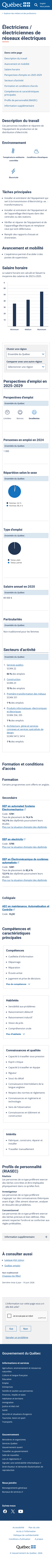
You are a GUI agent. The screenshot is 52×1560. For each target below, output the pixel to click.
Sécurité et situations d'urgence (17, 1414)
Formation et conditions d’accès (21, 85)
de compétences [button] (16, 984)
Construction (14, 679)
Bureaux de (11, 1492)
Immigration (8, 1402)
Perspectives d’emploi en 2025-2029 (23, 74)
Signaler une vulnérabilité (20, 1463)
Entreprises (7, 1387)
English (43, 3)
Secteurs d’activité (13, 80)
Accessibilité (18, 1527)
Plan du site (34, 1527)
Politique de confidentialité (26, 1535)
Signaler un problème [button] (17, 1337)
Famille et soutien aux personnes (17, 1391)
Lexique (14, 1260)
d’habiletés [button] (14, 1034)
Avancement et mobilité (16, 63)
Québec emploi (12, 1265)
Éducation (7, 1379)
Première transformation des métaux (26, 693)
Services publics (15, 664)
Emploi (5, 1383)
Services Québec (10, 1443)
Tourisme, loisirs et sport (13, 1418)
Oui (13, 1329)
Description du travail (15, 58)
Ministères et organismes (14, 1439)
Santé (4, 1410)
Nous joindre (45, 6)
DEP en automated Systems (18, 808)
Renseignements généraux (14, 1488)
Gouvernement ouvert (12, 1447)
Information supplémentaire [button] (20, 1236)
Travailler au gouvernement (15, 1451)
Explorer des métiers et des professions (20, 13)
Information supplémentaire (19, 105)
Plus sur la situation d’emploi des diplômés (24, 827)
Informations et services (15, 1363)
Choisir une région (17, 348)
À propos (39, 1539)
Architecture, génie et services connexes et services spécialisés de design (25, 729)
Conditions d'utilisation (19, 1539)
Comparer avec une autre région (24, 361)
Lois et (10, 1459)
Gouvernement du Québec (21, 1353)
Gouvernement (10, 1434)
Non (27, 1329)
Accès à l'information (26, 1531)
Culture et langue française (15, 1375)
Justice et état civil (10, 1406)
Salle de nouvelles (10, 1455)
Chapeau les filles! (11, 1275)
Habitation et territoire (12, 1398)
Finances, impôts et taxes (14, 1394)
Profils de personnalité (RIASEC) (20, 100)
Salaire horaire (12, 69)
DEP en (12, 839)
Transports (7, 1422)
